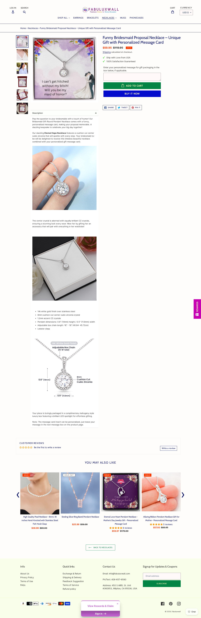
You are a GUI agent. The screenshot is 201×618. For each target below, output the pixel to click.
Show (197, 309)
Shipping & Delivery (72, 577)
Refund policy (69, 589)
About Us (24, 573)
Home (23, 28)
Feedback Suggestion (73, 581)
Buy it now (132, 93)
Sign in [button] (99, 613)
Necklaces (33, 28)
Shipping (107, 52)
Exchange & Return (72, 573)
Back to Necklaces (102, 547)
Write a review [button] (168, 448)
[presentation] (18, 494)
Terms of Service (71, 585)
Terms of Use (26, 581)
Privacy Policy (27, 577)
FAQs (22, 585)
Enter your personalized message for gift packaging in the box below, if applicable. (131, 69)
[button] (64, 113)
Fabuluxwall (176, 612)
